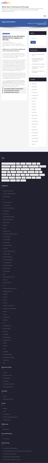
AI (3, 199)
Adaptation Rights (6, 196)
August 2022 (34, 98)
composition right (6, 236)
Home (45, 22)
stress (4, 46)
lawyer (9, 174)
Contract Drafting (6, 242)
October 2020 (34, 135)
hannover (13, 172)
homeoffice (20, 172)
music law (42, 174)
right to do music (19, 45)
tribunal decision (5, 180)
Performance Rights (6, 328)
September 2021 (35, 124)
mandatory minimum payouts (8, 305)
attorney (23, 163)
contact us (19, 166)
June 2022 (34, 104)
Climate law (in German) (7, 375)
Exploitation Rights (6, 268)
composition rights (5, 166)
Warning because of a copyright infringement (11, 456)
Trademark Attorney (7, 420)
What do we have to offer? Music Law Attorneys (12, 459)
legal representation (19, 44)
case (38, 163)
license (18, 174)
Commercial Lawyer (6, 378)
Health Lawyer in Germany (8, 399)
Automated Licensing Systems (8, 216)
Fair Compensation (6, 271)
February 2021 (34, 129)
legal (13, 174)
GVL (4, 285)
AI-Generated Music (6, 205)
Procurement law (6, 438)
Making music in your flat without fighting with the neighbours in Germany (37, 24)
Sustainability (5, 351)
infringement (31, 172)
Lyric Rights (5, 302)
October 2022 (34, 92)
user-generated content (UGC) (8, 357)
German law (38, 169)
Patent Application (6, 414)
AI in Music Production (7, 202)
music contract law (34, 174)
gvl (8, 172)
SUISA (4, 348)
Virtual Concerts (6, 360)
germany (4, 172)
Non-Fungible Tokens (7, 325)
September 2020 (35, 138)
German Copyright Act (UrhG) (8, 277)
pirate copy (5, 331)
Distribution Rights (6, 254)
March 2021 (34, 126)
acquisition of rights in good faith (8, 163)
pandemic (18, 177)
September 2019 (35, 141)
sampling (28, 177)
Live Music (5, 299)
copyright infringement (33, 166)
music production (6, 317)
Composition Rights (6, 239)
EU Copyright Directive (7, 262)
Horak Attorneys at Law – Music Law (10, 288)
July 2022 (33, 101)
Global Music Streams (7, 282)
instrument (13, 44)
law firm (3, 174)
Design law (5, 408)
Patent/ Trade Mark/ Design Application (10, 417)
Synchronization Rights (7, 354)
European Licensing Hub (7, 265)
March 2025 (34, 83)
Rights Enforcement (6, 340)
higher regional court (6, 44)
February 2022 (34, 115)
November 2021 (35, 121)
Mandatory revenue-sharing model (9, 308)
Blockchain (5, 225)
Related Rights (5, 334)
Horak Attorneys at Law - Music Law (9, 43)
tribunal (38, 177)
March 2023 (34, 89)
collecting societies (6, 231)
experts (18, 169)
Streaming (5, 345)
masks (23, 174)
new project (12, 177)
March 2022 (34, 112)
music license (4, 177)
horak (25, 172)
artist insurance (6, 213)
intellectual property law (7, 291)
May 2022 (34, 106)
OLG (11, 45)
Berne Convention (6, 222)
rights (24, 45)
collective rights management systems (10, 233)
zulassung (23, 180)
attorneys (29, 163)
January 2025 (34, 86)
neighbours (7, 45)
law (40, 172)
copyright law (42, 166)
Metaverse (5, 311)
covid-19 (12, 169)
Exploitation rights (25, 169)
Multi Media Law (6, 429)
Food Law (5, 396)
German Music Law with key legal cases (10, 448)
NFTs (4, 322)
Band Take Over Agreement (8, 219)
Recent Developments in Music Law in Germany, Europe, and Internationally (38, 60)
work (18, 180)
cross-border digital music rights (9, 251)
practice (13, 45)
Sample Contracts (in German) (8, 384)
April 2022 (34, 109)
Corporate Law (6, 381)
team (34, 177)
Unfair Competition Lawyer (8, 386)
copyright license (5, 169)
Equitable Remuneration (7, 256)
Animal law (5, 372)
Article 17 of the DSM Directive (8, 208)
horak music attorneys (8, 42)
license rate (5, 297)
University (13, 180)
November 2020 (35, 132)
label (37, 172)
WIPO (4, 363)
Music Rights (5, 320)
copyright (25, 166)
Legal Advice (5, 294)
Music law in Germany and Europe (15, 7)
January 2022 (34, 118)
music (4, 45)
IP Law (4, 411)
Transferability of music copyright (38, 64)
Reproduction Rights (7, 337)
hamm (19, 43)
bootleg (4, 228)
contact (13, 166)
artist (18, 163)
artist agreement (6, 211)
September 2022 (35, 95)
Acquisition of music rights (8, 190)
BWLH (34, 163)
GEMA (32, 169)
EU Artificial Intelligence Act (8, 259)
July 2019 (33, 144)
